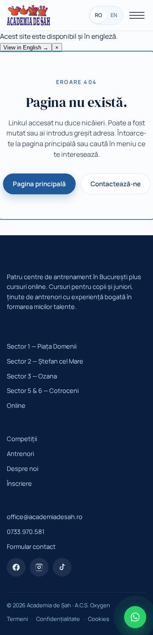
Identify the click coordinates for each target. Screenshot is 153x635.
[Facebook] (16, 567)
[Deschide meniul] (137, 15)
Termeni (17, 619)
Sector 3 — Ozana (32, 376)
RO (98, 15)
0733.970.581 (26, 531)
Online (16, 405)
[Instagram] (39, 567)
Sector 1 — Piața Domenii (41, 346)
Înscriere (19, 483)
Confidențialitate (58, 619)
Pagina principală (39, 183)
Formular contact (31, 546)
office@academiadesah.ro (44, 516)
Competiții (22, 438)
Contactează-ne (116, 183)
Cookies (98, 619)
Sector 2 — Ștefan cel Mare (45, 361)
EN (113, 15)
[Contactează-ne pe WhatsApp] (135, 617)
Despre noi (22, 468)
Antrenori (20, 453)
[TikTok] (62, 567)
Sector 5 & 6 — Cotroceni (43, 390)
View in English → (25, 47)
